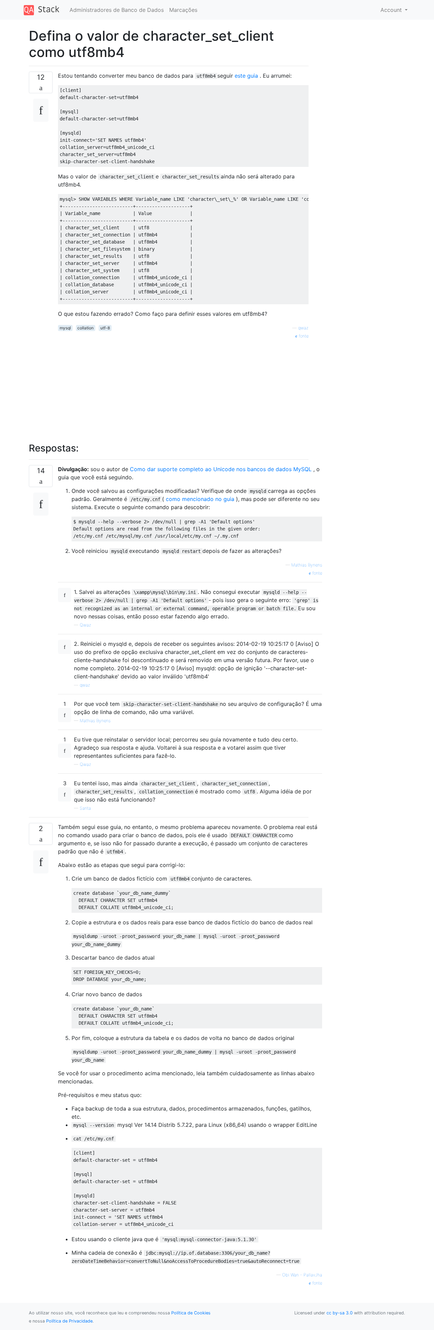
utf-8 (105, 327)
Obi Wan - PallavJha (302, 1274)
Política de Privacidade (69, 1321)
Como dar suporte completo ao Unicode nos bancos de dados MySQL (221, 469)
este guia (246, 75)
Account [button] (391, 9)
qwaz (303, 327)
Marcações (183, 9)
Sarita (85, 808)
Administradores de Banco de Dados (117, 9)
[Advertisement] (183, 387)
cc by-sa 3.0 (340, 1312)
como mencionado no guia (200, 499)
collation (85, 327)
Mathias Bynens (306, 564)
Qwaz (85, 625)
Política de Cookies (191, 1312)
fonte (303, 336)
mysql (65, 327)
